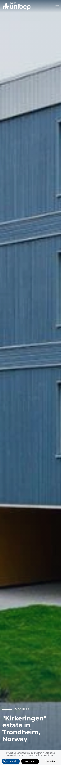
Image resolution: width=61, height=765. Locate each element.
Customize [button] (50, 761)
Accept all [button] (11, 761)
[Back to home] (16, 6)
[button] (57, 6)
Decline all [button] (30, 761)
